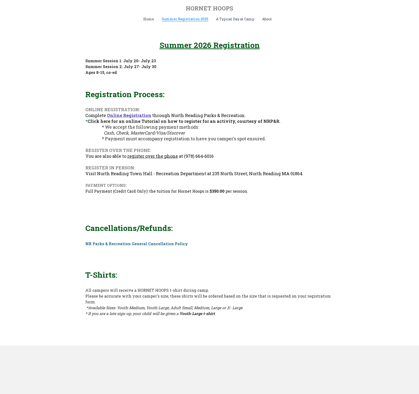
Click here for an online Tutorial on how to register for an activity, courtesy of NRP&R (183, 121)
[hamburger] (64, 8)
